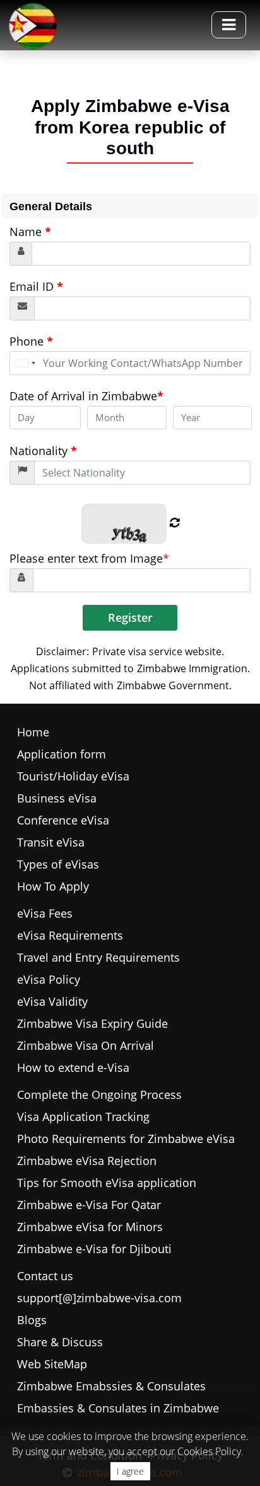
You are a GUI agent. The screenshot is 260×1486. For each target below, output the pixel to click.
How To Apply (53, 886)
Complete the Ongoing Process (99, 1094)
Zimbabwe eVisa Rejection (87, 1160)
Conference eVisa (63, 820)
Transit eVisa (51, 842)
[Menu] (228, 24)
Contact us (45, 1275)
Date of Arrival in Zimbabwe (86, 395)
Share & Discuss (60, 1341)
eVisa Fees (45, 913)
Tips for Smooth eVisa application (106, 1182)
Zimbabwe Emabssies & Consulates (111, 1385)
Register (130, 617)
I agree (130, 1471)
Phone (31, 341)
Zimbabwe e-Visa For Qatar (89, 1204)
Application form (61, 754)
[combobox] (24, 363)
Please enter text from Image (89, 558)
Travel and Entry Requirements (98, 957)
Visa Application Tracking (83, 1116)
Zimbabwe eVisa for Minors (90, 1226)
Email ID (36, 286)
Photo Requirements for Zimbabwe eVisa (126, 1138)
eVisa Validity (52, 1001)
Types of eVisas (58, 864)
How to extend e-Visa (73, 1067)
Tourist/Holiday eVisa (73, 776)
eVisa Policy (48, 979)
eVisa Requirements (70, 935)
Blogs (32, 1319)
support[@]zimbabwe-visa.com (99, 1297)
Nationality (43, 450)
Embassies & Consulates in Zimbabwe (118, 1408)
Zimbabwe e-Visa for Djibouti (94, 1248)
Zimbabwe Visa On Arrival (85, 1045)
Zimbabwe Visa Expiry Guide (92, 1023)
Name (30, 231)
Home (33, 732)
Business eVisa (57, 798)
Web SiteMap (52, 1363)
